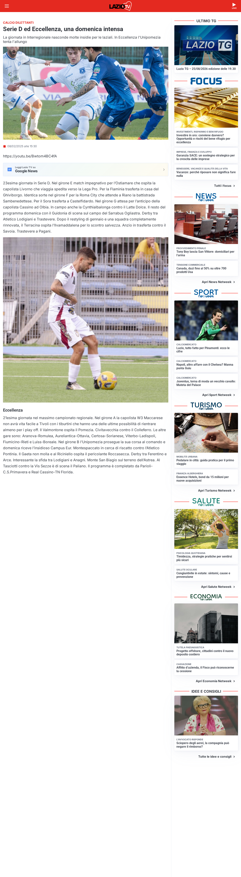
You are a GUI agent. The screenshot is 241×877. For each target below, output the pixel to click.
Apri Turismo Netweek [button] (214, 490)
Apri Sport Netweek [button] (216, 395)
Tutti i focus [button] (222, 186)
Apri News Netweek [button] (216, 282)
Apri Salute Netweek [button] (216, 587)
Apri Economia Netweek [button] (213, 681)
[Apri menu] (7, 6)
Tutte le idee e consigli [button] (214, 756)
